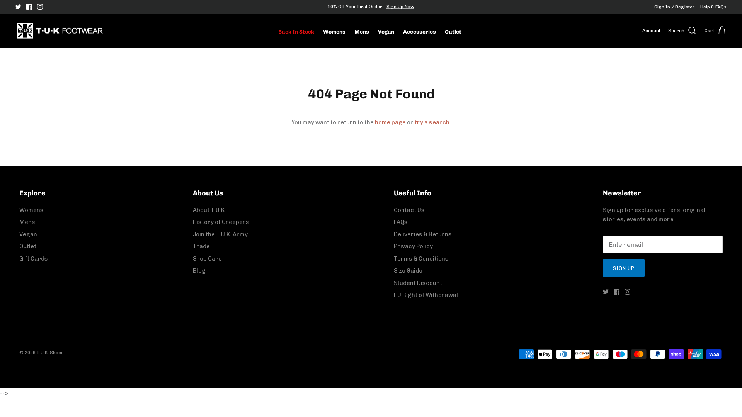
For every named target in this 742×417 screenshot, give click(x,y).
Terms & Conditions (421, 258)
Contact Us (409, 210)
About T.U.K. (209, 210)
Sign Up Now (400, 6)
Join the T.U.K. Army (220, 234)
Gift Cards (33, 258)
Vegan (386, 32)
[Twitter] (18, 7)
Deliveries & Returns (423, 234)
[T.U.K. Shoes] (59, 31)
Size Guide (408, 270)
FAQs (401, 222)
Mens (361, 32)
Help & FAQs (713, 7)
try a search (432, 122)
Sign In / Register (674, 7)
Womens (334, 32)
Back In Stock (296, 32)
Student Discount (418, 283)
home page (390, 122)
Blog (199, 270)
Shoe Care (207, 258)
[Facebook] (29, 7)
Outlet (453, 32)
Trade (201, 246)
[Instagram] (40, 7)
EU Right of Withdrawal (426, 295)
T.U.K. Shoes (50, 352)
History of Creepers (221, 222)
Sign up (624, 268)
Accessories (419, 32)
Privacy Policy (413, 246)
